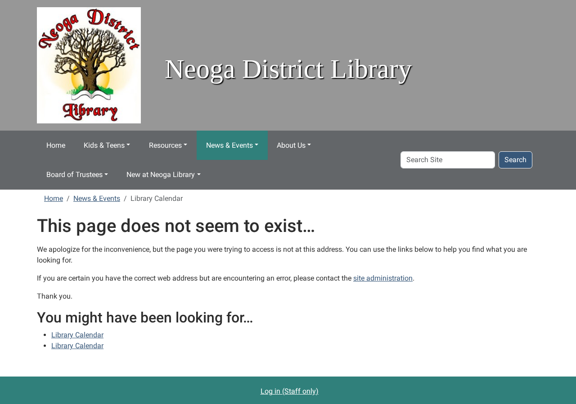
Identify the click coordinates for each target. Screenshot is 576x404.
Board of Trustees (74, 174)
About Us (291, 145)
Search (515, 159)
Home (55, 145)
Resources (165, 145)
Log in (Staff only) (290, 391)
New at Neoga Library (160, 174)
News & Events (229, 145)
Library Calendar (77, 335)
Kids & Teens (104, 145)
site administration (383, 278)
